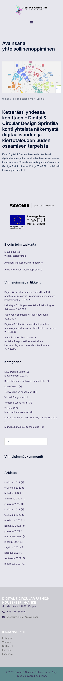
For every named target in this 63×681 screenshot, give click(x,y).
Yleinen (41, 99)
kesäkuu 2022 (12, 509)
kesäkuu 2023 (12, 482)
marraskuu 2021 (13, 536)
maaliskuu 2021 (13, 563)
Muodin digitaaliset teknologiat (21, 426)
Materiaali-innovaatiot (16, 412)
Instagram (7, 638)
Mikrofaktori (11, 386)
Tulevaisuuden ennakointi (18, 391)
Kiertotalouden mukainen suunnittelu (24, 381)
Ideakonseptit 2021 (15, 375)
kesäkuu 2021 (12, 552)
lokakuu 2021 (11, 541)
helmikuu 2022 (12, 525)
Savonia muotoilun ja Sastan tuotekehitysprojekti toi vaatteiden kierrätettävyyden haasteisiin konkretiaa (26, 341)
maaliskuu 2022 (13, 520)
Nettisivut (7, 646)
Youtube (6, 642)
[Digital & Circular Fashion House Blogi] (31, 10)
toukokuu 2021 (12, 558)
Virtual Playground (14, 397)
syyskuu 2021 (11, 547)
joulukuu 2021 (12, 531)
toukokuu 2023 (12, 487)
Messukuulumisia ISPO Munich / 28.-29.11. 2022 (30, 417)
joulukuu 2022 (12, 504)
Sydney (43, 675)
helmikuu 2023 (12, 493)
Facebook (7, 654)
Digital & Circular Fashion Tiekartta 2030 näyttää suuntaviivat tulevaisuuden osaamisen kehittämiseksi (29, 296)
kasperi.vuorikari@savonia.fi (22, 616)
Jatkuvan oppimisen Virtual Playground (26, 314)
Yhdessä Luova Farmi (16, 402)
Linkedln (6, 650)
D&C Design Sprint (25, 99)
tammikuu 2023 (13, 498)
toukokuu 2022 (12, 514)
